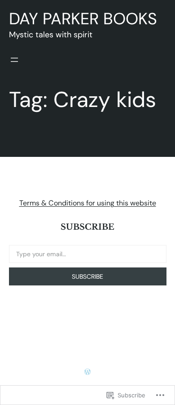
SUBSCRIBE (87, 276)
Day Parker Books (83, 18)
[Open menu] (14, 59)
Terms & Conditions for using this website (87, 203)
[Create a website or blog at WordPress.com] (87, 372)
